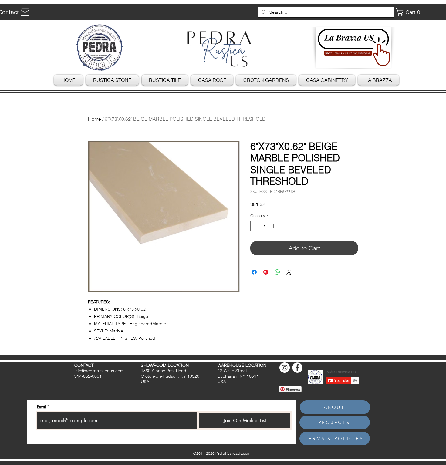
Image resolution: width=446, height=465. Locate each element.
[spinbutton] (264, 226)
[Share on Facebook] (254, 272)
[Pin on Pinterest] (265, 272)
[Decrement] (254, 226)
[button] (410, 12)
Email (41, 407)
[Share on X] (288, 272)
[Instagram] (284, 367)
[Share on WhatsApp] (277, 272)
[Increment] (274, 226)
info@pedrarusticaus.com (99, 370)
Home (94, 119)
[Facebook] (297, 367)
